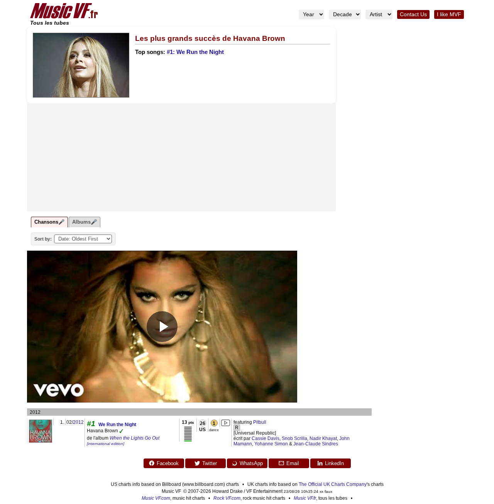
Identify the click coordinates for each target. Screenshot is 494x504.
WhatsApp (251, 463)
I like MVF (449, 14)
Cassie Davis (265, 438)
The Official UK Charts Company (333, 484)
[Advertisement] (181, 157)
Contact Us (413, 14)
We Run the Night (117, 424)
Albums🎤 (84, 222)
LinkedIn (334, 463)
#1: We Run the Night (195, 52)
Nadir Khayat (323, 438)
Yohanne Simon (271, 444)
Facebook (168, 463)
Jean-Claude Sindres (315, 444)
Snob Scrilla (294, 438)
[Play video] (162, 326)
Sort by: (43, 239)
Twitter (209, 463)
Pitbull (259, 422)
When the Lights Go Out (123, 440)
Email (292, 463)
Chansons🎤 (49, 222)
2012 (78, 422)
